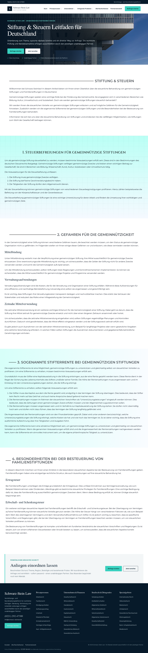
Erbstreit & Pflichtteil (42, 617)
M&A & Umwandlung (70, 621)
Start (45, 8)
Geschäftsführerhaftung (99, 625)
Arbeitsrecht (40, 597)
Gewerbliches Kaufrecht (71, 633)
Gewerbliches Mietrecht (71, 629)
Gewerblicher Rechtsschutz (128, 613)
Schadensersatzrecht (43, 621)
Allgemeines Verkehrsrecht (100, 617)
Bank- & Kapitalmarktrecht (128, 625)
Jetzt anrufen (33, 51)
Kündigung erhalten (42, 605)
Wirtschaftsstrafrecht (98, 609)
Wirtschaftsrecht (69, 601)
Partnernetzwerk (116, 8)
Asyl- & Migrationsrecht (43, 629)
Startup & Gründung (70, 625)
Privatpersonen (55, 8)
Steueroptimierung (125, 621)
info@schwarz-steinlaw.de (13, 619)
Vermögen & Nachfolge (43, 625)
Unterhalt (39, 613)
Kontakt (7, 645)
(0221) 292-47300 (14, 616)
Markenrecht (123, 605)
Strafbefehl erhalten (98, 601)
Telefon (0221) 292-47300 (15, 2)
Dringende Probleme (84, 8)
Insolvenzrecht (68, 609)
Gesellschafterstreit (98, 621)
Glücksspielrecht (124, 617)
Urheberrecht (123, 609)
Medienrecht (123, 629)
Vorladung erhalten (98, 597)
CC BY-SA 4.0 (25, 649)
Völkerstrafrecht (124, 601)
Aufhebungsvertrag (42, 609)
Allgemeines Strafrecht (99, 605)
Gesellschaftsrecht (70, 597)
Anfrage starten (133, 8)
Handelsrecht (68, 605)
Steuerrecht (67, 617)
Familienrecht (40, 601)
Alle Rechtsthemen (102, 8)
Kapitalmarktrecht (69, 613)
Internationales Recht (126, 597)
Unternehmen (68, 8)
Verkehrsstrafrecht (98, 613)
